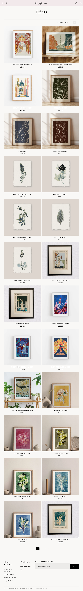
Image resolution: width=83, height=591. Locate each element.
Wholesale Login (25, 567)
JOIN (74, 566)
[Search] (6, 3)
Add (77, 189)
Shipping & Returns (8, 570)
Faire (21, 570)
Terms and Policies (41, 588)
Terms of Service (10, 578)
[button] (68, 22)
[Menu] (2, 3)
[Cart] (80, 3)
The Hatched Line (14, 588)
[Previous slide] (7, 88)
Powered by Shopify (26, 588)
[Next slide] (38, 88)
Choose (77, 60)
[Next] (49, 549)
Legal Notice (8, 581)
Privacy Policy (9, 574)
